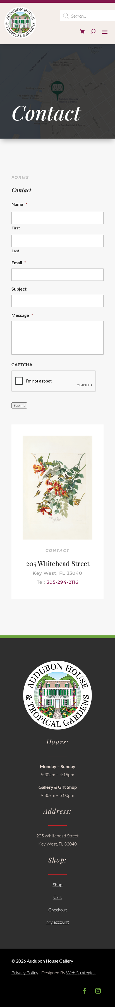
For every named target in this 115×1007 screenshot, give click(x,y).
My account (57, 922)
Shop (58, 884)
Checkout (57, 910)
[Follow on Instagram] (98, 990)
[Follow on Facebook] (84, 990)
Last (16, 251)
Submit (19, 405)
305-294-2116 (62, 582)
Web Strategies (80, 972)
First (16, 228)
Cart (57, 897)
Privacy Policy (24, 972)
